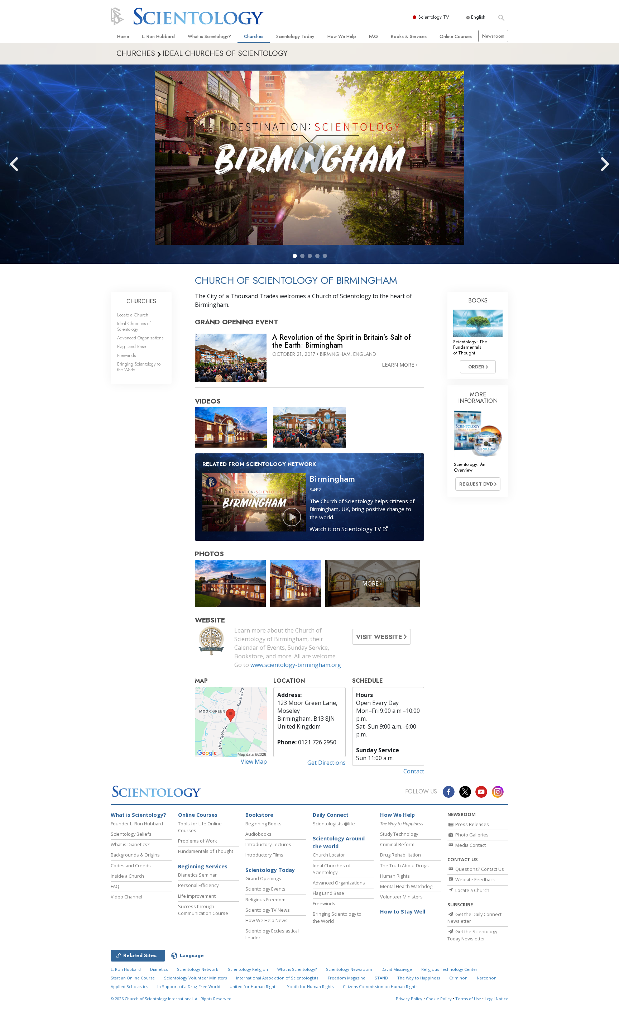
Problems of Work (197, 841)
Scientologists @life (334, 823)
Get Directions (326, 763)
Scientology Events (265, 889)
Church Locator (329, 855)
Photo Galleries (471, 834)
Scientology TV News (267, 910)
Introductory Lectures (268, 844)
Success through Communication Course (203, 909)
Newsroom (493, 36)
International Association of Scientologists (277, 978)
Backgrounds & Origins (135, 855)
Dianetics (159, 969)
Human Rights (395, 876)
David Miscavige (397, 969)
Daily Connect (331, 814)
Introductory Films (264, 855)
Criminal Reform (397, 844)
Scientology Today (295, 36)
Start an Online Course (133, 978)
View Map (254, 761)
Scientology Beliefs (131, 834)
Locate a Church (132, 314)
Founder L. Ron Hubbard (137, 823)
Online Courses (456, 36)
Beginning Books (263, 823)
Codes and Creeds (131, 865)
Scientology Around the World (339, 842)
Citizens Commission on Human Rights (380, 986)
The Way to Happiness (418, 978)
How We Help (341, 36)
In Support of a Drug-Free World (188, 986)
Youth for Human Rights (310, 986)
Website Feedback (474, 879)
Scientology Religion (248, 969)
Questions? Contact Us (479, 869)
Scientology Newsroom (349, 969)
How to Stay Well (402, 911)
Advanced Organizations (140, 337)
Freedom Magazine (346, 978)
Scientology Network (197, 969)
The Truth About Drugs (404, 865)
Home (123, 36)
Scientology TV (433, 17)
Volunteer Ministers (401, 896)
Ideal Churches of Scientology (134, 326)
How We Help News (266, 920)
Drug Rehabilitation (400, 855)
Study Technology (399, 834)
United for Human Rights (253, 986)
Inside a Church (127, 876)
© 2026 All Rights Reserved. (171, 998)
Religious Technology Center (449, 969)
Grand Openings (263, 878)
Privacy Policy (409, 998)
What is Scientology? (209, 36)
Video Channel (126, 896)
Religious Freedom (265, 899)
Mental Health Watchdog (406, 886)
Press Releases (471, 824)
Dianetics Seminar (197, 875)
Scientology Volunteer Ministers (195, 978)
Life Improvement (197, 896)
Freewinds (126, 355)
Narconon (486, 978)
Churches (253, 36)
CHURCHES (141, 301)
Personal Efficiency (198, 885)
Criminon (458, 978)
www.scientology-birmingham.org (295, 665)
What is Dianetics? (130, 844)
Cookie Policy (439, 998)
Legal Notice (496, 998)
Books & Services (409, 36)
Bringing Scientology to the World (138, 367)
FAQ (373, 36)
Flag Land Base (131, 346)
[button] (295, 256)
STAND (381, 978)
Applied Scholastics (129, 986)
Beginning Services (202, 866)
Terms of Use (468, 998)
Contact (413, 771)
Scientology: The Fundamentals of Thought (470, 347)
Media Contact (470, 845)
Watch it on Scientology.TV (346, 529)
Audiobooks (258, 834)
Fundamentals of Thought (205, 851)
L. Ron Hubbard (158, 36)
